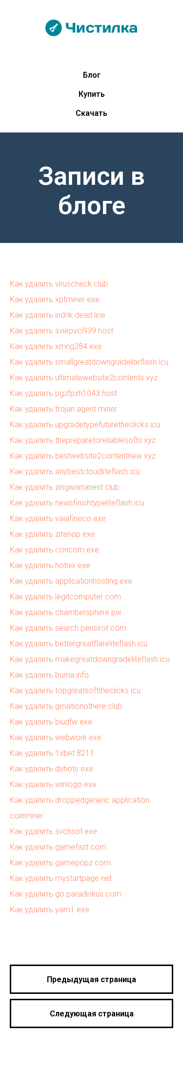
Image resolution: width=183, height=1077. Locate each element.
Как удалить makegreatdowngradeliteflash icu (90, 659)
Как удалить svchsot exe (53, 831)
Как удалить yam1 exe (49, 909)
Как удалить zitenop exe (52, 534)
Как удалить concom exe (54, 549)
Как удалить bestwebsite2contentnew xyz (83, 456)
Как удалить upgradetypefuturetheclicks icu (85, 424)
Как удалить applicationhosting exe (71, 581)
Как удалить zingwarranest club (64, 487)
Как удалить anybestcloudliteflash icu (75, 471)
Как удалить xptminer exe (55, 299)
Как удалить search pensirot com (68, 628)
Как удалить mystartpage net (61, 878)
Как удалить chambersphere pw (66, 612)
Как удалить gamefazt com (58, 847)
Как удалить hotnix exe (50, 565)
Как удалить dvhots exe (51, 768)
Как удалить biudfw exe (51, 721)
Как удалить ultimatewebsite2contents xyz (84, 377)
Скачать (91, 113)
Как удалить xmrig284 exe (56, 346)
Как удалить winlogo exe (53, 784)
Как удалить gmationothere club (66, 706)
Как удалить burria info (49, 675)
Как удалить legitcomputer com (65, 596)
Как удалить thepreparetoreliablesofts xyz (83, 440)
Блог (92, 75)
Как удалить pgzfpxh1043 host (63, 393)
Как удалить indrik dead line (57, 315)
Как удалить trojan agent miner (63, 409)
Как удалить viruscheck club (59, 283)
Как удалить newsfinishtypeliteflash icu (77, 502)
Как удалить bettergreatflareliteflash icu (78, 643)
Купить (92, 94)
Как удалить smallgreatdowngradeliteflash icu (89, 362)
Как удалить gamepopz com (60, 862)
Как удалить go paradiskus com (66, 894)
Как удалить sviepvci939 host (61, 330)
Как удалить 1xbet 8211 (52, 753)
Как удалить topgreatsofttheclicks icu (75, 690)
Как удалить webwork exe (56, 737)
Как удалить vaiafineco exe (58, 518)
